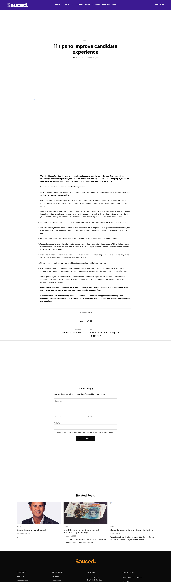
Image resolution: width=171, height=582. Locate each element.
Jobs (114, 5)
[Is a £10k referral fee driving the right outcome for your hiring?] (85, 513)
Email (90, 416)
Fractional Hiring (92, 5)
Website (57, 423)
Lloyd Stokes (78, 58)
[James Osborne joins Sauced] (39, 513)
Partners (106, 5)
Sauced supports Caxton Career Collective (131, 530)
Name (58, 416)
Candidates (69, 5)
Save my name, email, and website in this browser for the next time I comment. (86, 433)
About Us (59, 5)
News (85, 40)
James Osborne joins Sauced (31, 530)
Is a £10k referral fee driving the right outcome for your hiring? (82, 531)
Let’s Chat (159, 5)
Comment (59, 401)
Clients (80, 5)
